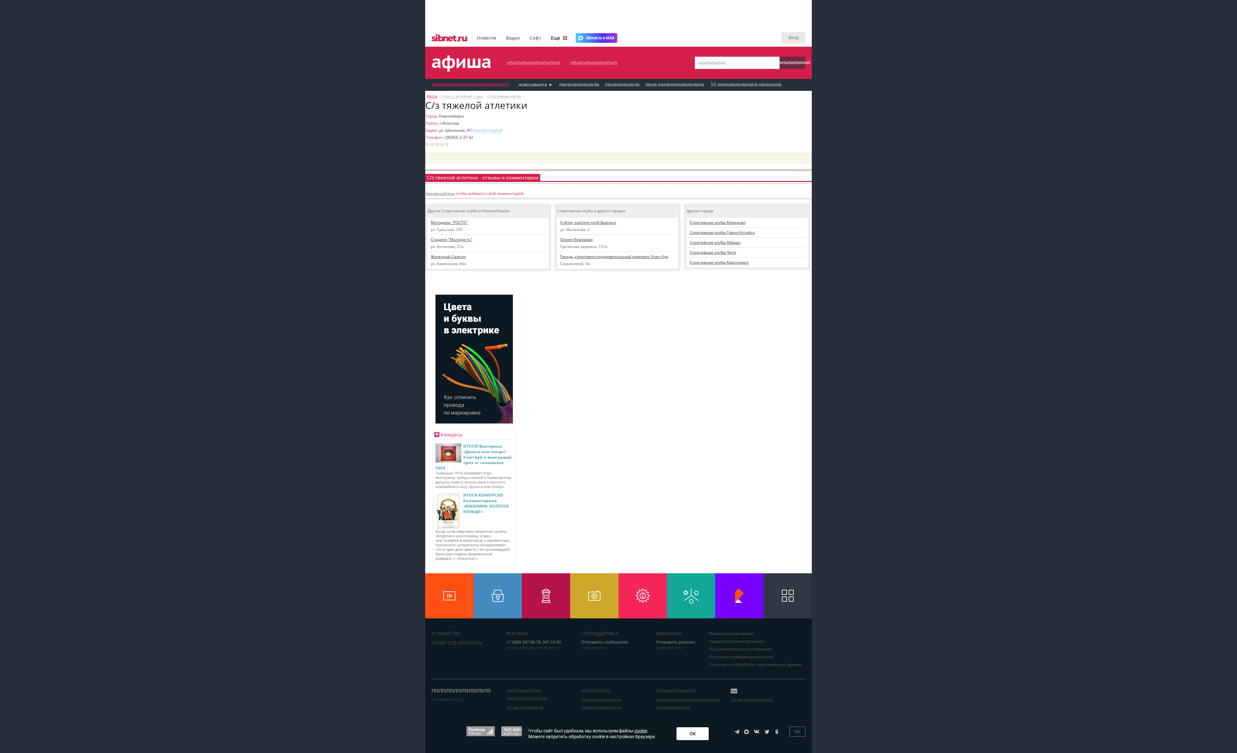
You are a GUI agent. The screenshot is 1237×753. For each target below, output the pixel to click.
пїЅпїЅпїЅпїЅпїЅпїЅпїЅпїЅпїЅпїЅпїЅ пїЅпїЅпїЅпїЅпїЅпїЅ (688, 704)
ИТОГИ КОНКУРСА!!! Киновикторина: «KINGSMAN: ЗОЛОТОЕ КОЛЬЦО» (486, 503)
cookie (640, 730)
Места (432, 96)
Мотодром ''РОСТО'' (449, 222)
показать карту (487, 130)
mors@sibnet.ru (447, 699)
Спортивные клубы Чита (713, 252)
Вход (793, 37)
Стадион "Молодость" (451, 239)
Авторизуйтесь (440, 193)
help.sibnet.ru (594, 648)
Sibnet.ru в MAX (600, 38)
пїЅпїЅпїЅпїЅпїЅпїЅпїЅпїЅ (533, 63)
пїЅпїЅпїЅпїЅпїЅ (792, 62)
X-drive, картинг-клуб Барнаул (588, 222)
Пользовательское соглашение (740, 649)
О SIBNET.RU (446, 633)
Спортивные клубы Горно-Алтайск (722, 232)
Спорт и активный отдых (462, 96)
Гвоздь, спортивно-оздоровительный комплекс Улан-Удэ (614, 256)
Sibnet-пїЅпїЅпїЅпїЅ (524, 708)
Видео (513, 38)
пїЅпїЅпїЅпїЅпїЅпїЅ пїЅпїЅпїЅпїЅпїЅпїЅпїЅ (526, 694)
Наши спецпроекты (457, 643)
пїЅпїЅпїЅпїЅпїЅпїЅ (622, 84)
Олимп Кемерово (576, 239)
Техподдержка (599, 633)
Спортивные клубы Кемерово (717, 222)
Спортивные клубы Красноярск (719, 262)
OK (693, 733)
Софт (535, 38)
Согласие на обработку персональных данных (755, 664)
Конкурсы (451, 435)
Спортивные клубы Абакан (715, 242)
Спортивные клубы (504, 96)
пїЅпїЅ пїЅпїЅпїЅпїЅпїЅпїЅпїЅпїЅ (675, 84)
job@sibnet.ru (669, 648)
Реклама (517, 633)
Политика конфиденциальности (741, 657)
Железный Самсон (448, 256)
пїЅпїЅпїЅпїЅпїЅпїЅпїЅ (594, 63)
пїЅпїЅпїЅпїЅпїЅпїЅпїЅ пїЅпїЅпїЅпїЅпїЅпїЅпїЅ (601, 704)
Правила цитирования (731, 633)
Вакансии (669, 633)
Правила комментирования (736, 641)
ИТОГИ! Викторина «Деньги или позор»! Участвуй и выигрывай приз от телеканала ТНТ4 (474, 457)
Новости (486, 38)
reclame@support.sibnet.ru (532, 648)
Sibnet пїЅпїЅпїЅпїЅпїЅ (752, 700)
